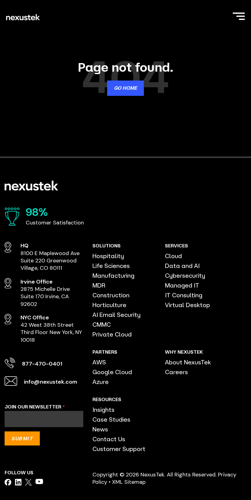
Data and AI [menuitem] (182, 265)
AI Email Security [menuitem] (116, 314)
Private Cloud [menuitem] (112, 334)
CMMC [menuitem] (101, 324)
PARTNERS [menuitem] (104, 352)
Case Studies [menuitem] (111, 419)
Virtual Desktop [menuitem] (187, 304)
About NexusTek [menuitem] (188, 362)
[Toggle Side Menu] (239, 15)
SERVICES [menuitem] (176, 245)
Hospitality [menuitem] (108, 255)
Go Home (125, 88)
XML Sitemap (129, 482)
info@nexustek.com (50, 381)
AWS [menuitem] (99, 362)
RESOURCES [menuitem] (106, 399)
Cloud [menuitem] (173, 255)
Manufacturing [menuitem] (113, 275)
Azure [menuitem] (100, 381)
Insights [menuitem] (103, 409)
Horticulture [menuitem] (109, 304)
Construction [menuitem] (110, 295)
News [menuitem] (100, 429)
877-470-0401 (42, 363)
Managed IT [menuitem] (182, 285)
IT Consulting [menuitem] (183, 295)
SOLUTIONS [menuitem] (106, 245)
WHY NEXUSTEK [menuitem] (184, 352)
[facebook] (8, 482)
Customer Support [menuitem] (118, 448)
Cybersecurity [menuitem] (185, 275)
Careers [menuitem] (176, 371)
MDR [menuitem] (98, 285)
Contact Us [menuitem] (108, 438)
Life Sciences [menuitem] (111, 265)
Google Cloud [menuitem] (112, 371)
